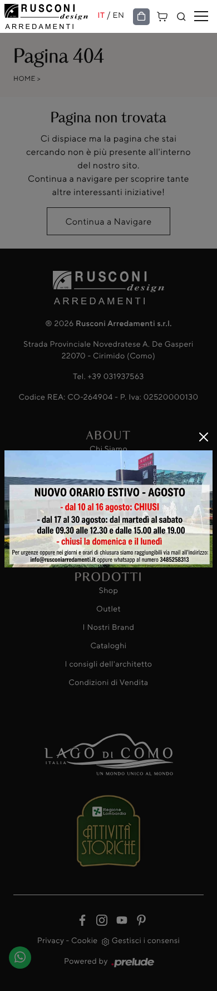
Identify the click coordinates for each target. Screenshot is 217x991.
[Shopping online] (141, 17)
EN (119, 15)
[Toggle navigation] (201, 17)
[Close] (204, 437)
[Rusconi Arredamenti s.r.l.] (50, 16)
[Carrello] (162, 15)
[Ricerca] (181, 17)
